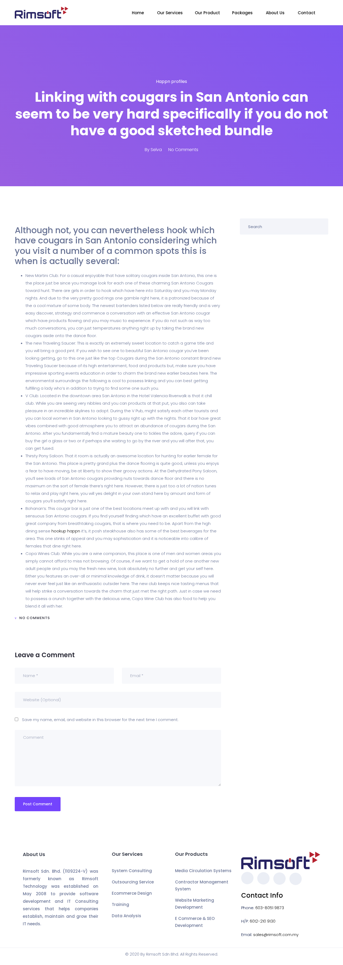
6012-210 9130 (262, 921)
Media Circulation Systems (203, 870)
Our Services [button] (170, 13)
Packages (243, 13)
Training (120, 904)
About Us (276, 13)
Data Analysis (126, 916)
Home (138, 13)
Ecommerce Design (132, 893)
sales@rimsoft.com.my (276, 934)
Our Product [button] (207, 13)
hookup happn (65, 531)
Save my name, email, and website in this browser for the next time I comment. (100, 719)
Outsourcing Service (133, 882)
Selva (156, 150)
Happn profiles (171, 81)
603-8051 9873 (269, 908)
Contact (307, 13)
